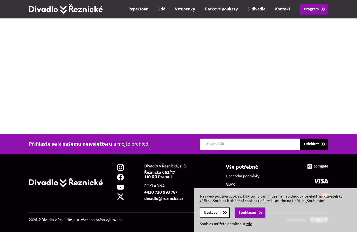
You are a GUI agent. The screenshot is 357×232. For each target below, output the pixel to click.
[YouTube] (120, 186)
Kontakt (282, 9)
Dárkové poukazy (221, 9)
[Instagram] (120, 167)
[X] (120, 196)
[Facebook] (120, 177)
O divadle (256, 9)
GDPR (230, 184)
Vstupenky (185, 9)
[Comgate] (317, 166)
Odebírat (311, 144)
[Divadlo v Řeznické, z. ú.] (66, 182)
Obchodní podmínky (242, 176)
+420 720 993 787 (161, 192)
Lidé (161, 9)
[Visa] (320, 181)
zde (249, 224)
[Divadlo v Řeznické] (66, 9)
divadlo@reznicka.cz (163, 199)
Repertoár (138, 9)
